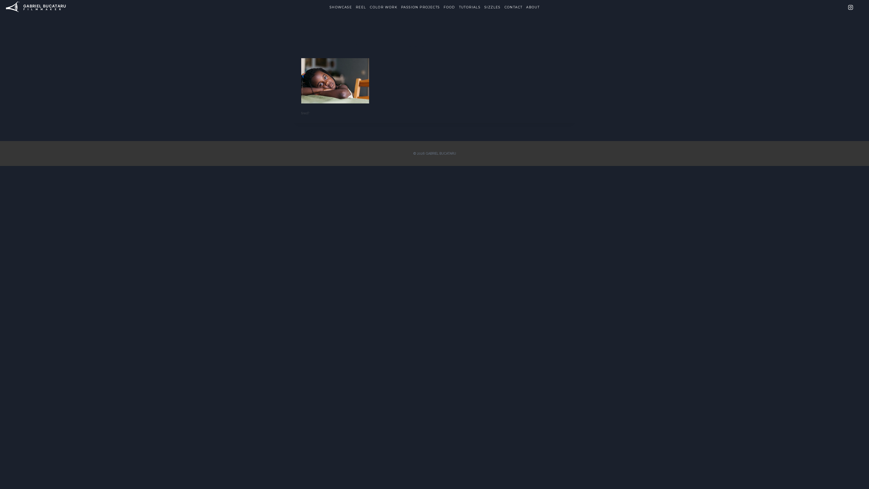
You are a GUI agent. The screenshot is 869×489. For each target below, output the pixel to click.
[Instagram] (850, 7)
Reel (361, 7)
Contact (513, 7)
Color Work (383, 7)
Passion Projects (420, 7)
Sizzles (492, 7)
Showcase (340, 7)
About (533, 7)
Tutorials (470, 7)
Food (449, 7)
